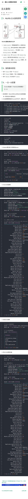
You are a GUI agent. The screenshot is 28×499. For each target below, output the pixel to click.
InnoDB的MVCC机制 (7, 490)
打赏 (25, 8)
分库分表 (24, 490)
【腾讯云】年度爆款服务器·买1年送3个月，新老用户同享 (14, 481)
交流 (25, 13)
